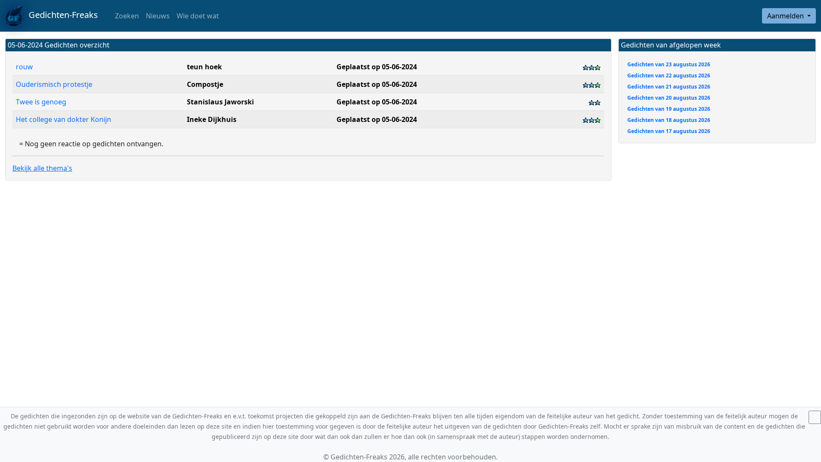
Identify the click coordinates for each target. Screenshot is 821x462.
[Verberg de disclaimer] (815, 417)
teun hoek (204, 66)
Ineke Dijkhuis (211, 119)
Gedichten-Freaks (60, 15)
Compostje (205, 84)
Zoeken (126, 16)
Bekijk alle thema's (42, 168)
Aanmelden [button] (786, 16)
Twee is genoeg (42, 102)
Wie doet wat (198, 16)
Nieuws (158, 16)
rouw (24, 66)
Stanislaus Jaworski (220, 102)
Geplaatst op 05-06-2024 (377, 66)
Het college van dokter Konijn (63, 119)
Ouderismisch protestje (54, 84)
